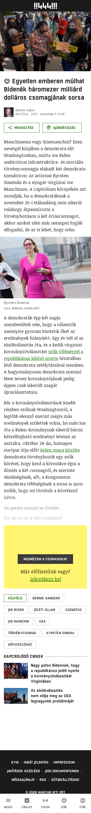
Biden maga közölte (60, 450)
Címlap (27, 807)
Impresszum (64, 762)
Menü (8, 807)
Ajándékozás (64, 128)
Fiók (83, 807)
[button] (15, 598)
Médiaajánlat (23, 780)
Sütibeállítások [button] (65, 780)
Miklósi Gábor (25, 110)
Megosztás (23, 128)
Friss (45, 807)
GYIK (15, 762)
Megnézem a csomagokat (45, 559)
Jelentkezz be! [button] (45, 578)
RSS (43, 780)
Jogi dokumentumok (62, 771)
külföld (22, 114)
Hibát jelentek (36, 762)
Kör (64, 807)
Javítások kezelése (23, 771)
